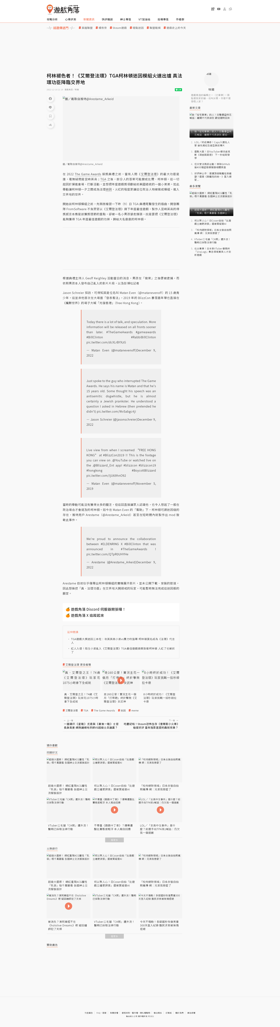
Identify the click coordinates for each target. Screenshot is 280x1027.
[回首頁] (63, 10)
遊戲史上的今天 (176, 28)
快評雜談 (107, 19)
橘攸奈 (103, 28)
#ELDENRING (110, 544)
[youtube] (218, 9)
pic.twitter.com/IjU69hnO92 (106, 475)
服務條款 (126, 1012)
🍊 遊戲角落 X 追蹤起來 (85, 615)
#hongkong (94, 470)
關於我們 (179, 1012)
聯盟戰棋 (155, 28)
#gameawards (146, 332)
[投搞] (213, 9)
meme (135, 710)
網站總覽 (191, 1012)
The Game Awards (104, 710)
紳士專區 (125, 19)
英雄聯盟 (87, 28)
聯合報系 (158, 1012)
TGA (86, 710)
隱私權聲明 (145, 1012)
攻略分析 (52, 19)
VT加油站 (144, 19)
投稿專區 (163, 19)
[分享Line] (50, 107)
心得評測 (70, 19)
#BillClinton (94, 337)
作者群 (180, 19)
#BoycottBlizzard (144, 470)
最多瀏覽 (195, 186)
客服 (104, 1012)
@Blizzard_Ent (103, 465)
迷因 (123, 710)
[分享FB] (50, 98)
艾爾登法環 (71, 710)
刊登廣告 (89, 1012)
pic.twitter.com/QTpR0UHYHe (107, 554)
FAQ (98, 1012)
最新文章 (195, 108)
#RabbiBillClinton (143, 337)
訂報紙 (169, 1012)
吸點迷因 (138, 28)
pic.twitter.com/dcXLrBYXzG (106, 342)
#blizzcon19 (147, 465)
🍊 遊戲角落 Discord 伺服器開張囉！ (96, 609)
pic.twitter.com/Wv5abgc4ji (116, 411)
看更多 (114, 839)
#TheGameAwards (119, 332)
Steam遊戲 (120, 28)
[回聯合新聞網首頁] (50, 10)
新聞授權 (114, 1012)
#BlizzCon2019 (113, 455)
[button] (230, 9)
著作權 (135, 1012)
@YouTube (120, 460)
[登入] (224, 9)
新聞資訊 (88, 19)
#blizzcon (130, 465)
